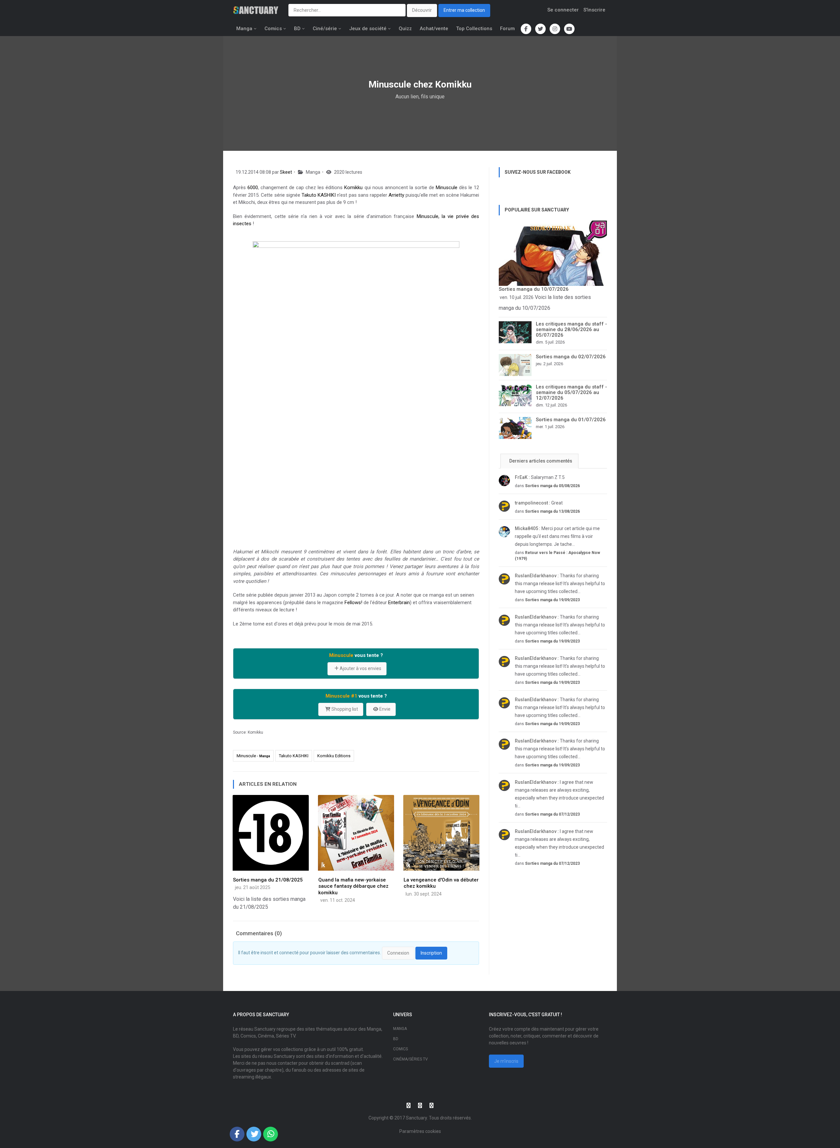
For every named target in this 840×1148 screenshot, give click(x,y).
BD (297, 28)
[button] (237, 1134)
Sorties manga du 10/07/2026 (534, 289)
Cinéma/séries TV (410, 1059)
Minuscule (446, 187)
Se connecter (563, 10)
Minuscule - (253, 755)
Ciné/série (325, 28)
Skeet (286, 172)
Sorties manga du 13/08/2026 (552, 511)
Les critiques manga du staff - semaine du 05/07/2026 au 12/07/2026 (571, 392)
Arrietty (396, 195)
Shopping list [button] (344, 709)
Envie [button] (384, 709)
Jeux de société (368, 28)
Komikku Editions (333, 755)
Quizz (405, 28)
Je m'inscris (506, 1061)
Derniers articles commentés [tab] (540, 461)
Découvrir (422, 10)
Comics (273, 28)
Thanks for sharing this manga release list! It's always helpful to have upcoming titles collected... (560, 583)
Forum (507, 28)
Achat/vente (434, 28)
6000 (252, 187)
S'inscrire (594, 10)
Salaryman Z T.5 (540, 477)
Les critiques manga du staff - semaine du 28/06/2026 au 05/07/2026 (571, 329)
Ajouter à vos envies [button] (360, 668)
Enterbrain (399, 602)
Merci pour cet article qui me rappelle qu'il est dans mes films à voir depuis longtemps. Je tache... (557, 536)
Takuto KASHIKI (319, 195)
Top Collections (474, 28)
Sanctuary (416, 1117)
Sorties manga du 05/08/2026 (552, 486)
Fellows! (353, 602)
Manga (244, 28)
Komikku (353, 187)
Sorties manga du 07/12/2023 (552, 814)
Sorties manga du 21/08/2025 (268, 880)
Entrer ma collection (464, 10)
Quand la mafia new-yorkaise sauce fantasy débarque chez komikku (353, 886)
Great (539, 502)
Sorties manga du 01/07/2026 (571, 420)
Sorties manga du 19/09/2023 (552, 600)
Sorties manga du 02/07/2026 (571, 357)
